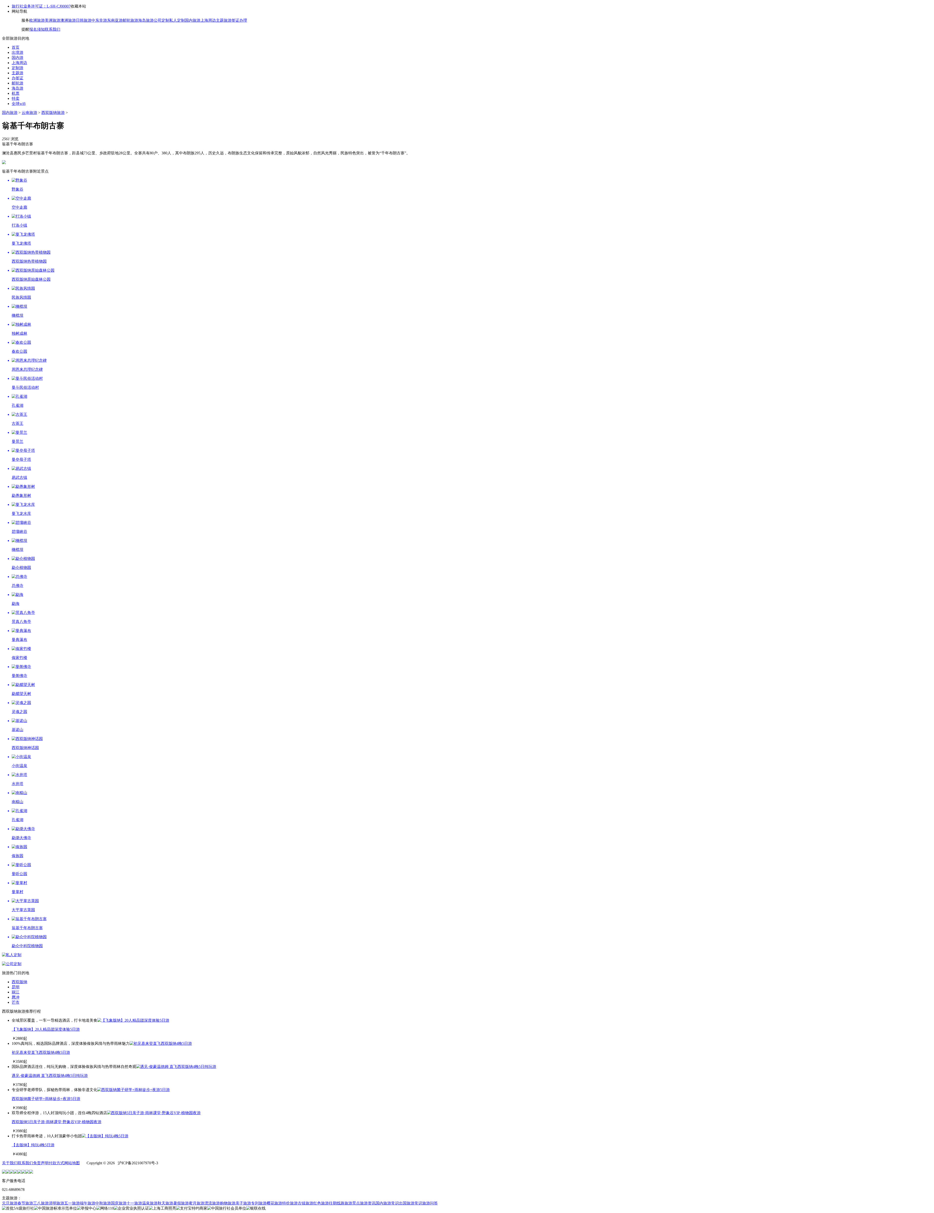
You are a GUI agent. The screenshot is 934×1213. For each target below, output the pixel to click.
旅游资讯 (368, 1203)
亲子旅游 (243, 1203)
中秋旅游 (103, 1203)
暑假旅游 (181, 1203)
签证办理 (239, 20)
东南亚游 (115, 20)
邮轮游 (17, 83)
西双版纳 (19, 982)
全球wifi (19, 104)
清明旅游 (56, 1203)
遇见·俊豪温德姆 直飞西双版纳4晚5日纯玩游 (50, 1076)
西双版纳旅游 (53, 113)
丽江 (15, 992)
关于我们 (10, 1163)
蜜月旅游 (196, 1203)
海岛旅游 (146, 20)
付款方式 (56, 1163)
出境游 (17, 52)
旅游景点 (352, 1203)
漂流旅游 (212, 1203)
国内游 (17, 58)
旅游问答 (430, 1203)
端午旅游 (87, 1203)
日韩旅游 (83, 20)
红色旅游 (321, 1203)
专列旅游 (259, 1203)
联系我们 (52, 29)
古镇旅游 (305, 1203)
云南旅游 (29, 113)
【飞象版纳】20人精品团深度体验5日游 (46, 1029)
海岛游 (17, 88)
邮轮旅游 (130, 20)
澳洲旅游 (68, 20)
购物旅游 (227, 1203)
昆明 (15, 987)
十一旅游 (134, 1203)
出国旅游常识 (410, 1203)
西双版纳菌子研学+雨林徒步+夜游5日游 (46, 1099)
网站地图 (72, 1163)
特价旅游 (290, 1203)
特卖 (15, 98)
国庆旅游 (118, 1203)
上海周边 (208, 20)
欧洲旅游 (37, 20)
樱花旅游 (274, 1203)
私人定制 (177, 20)
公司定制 (161, 20)
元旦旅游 (10, 1203)
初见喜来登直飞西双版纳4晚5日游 (41, 1052)
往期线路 (336, 1203)
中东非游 (99, 20)
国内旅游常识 (387, 1203)
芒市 (15, 1002)
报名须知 (37, 29)
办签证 (17, 78)
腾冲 (15, 997)
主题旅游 (224, 20)
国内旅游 (192, 20)
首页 (15, 47)
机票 (15, 93)
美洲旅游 (52, 20)
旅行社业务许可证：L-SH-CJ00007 (41, 6)
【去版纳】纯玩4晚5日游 (33, 1145)
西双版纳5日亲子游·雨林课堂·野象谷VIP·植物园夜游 (56, 1122)
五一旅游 (72, 1203)
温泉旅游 (150, 1203)
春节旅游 (25, 1203)
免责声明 (41, 1163)
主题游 (17, 73)
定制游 (17, 68)
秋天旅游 (165, 1203)
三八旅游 (41, 1203)
